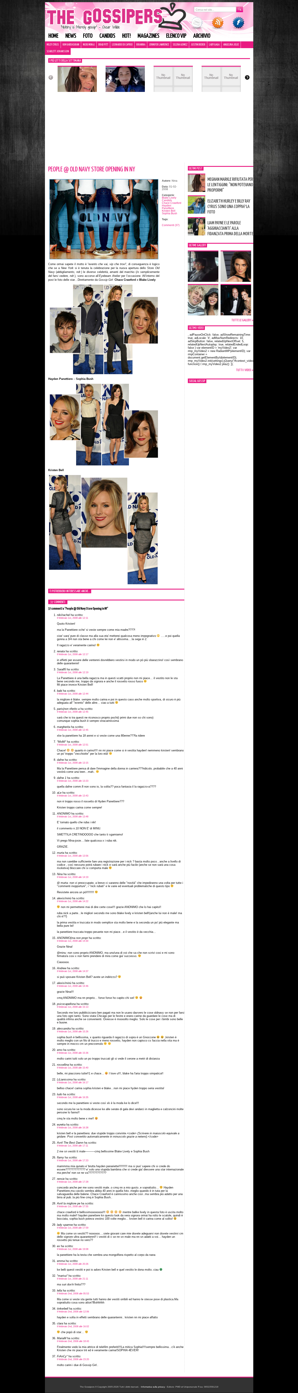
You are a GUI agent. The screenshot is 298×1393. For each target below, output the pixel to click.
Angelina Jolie (231, 44)
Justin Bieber (198, 44)
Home (53, 36)
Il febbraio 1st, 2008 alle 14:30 (72, 941)
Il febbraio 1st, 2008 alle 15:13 (72, 1007)
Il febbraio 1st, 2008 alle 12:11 (72, 618)
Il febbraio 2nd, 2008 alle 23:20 (73, 1359)
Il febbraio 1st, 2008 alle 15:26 (72, 1031)
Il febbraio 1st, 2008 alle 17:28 (72, 1181)
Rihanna (140, 44)
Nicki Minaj (89, 44)
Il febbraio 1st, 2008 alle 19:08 (72, 1249)
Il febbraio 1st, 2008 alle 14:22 (72, 901)
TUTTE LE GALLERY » (242, 320)
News (70, 36)
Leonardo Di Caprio (122, 44)
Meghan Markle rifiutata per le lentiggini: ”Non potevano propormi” (230, 185)
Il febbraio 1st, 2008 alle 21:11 (72, 1278)
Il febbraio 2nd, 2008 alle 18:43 (73, 1341)
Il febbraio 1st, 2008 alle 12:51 (72, 744)
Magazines (148, 36)
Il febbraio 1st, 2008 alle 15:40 (72, 1067)
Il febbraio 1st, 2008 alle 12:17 (72, 654)
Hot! (126, 36)
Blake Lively (169, 197)
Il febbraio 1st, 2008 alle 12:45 (72, 711)
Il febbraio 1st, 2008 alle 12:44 (72, 693)
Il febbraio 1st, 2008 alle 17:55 (72, 1206)
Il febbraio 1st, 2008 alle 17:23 (72, 1160)
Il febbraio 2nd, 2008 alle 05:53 (73, 1293)
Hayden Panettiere (168, 207)
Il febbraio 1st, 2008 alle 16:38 (72, 1127)
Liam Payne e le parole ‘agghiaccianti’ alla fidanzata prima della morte (230, 228)
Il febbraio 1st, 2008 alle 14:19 (72, 877)
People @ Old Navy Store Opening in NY (91, 169)
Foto (87, 36)
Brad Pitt (103, 44)
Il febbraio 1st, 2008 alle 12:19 (72, 672)
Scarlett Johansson (58, 51)
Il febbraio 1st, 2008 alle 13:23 (72, 780)
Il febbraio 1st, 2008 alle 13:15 (72, 762)
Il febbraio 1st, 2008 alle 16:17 (72, 1082)
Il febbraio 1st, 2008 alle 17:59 (72, 1227)
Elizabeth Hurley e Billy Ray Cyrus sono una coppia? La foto (228, 206)
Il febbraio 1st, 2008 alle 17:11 (72, 1145)
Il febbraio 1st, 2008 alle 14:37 (72, 971)
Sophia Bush (169, 213)
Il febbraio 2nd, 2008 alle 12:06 (73, 1311)
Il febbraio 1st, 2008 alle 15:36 (72, 1053)
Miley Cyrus (53, 44)
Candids (107, 36)
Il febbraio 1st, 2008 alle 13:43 (72, 795)
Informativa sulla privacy (153, 1387)
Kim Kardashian (71, 44)
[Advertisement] (149, 130)
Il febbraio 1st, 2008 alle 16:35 (72, 1097)
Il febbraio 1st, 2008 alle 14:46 (72, 986)
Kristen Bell (168, 211)
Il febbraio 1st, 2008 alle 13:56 (72, 855)
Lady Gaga (214, 44)
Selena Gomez (180, 44)
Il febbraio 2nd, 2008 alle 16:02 (73, 1326)
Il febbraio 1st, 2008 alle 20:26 (72, 1264)
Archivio (201, 36)
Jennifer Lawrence (159, 44)
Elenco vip (176, 36)
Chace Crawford (171, 203)
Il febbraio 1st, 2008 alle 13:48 (72, 816)
